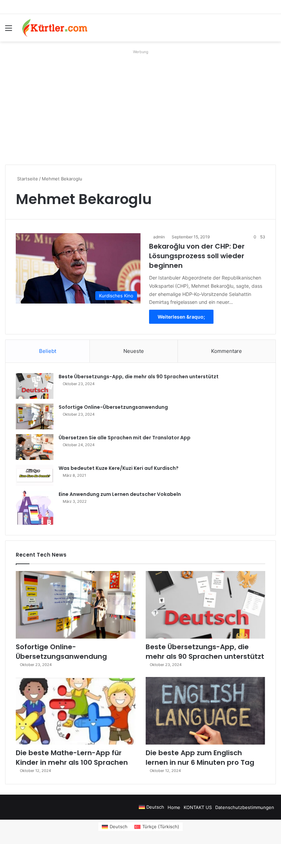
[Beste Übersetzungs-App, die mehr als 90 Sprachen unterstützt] (34, 386)
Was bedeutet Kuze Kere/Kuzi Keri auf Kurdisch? (119, 468)
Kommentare (226, 351)
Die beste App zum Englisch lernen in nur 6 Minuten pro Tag (200, 757)
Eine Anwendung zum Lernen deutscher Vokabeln (120, 494)
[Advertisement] (140, 105)
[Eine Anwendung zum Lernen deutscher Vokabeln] (34, 508)
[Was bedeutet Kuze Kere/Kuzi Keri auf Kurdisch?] (34, 475)
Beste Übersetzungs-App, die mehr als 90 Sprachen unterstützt (139, 376)
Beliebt (47, 351)
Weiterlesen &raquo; (181, 317)
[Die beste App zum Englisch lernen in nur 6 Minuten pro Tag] (205, 711)
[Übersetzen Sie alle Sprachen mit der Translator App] (34, 447)
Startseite (27, 178)
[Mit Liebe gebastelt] (54, 28)
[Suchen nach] (272, 30)
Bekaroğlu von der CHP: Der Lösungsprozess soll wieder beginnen (197, 255)
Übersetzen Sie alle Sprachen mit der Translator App (125, 437)
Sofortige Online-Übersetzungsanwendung (113, 407)
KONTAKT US (198, 807)
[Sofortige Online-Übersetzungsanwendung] (34, 416)
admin (159, 236)
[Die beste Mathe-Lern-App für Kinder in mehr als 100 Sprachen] (75, 711)
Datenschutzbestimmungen (244, 807)
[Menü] (8, 30)
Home (174, 807)
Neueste (133, 351)
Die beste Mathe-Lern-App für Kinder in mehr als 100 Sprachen (72, 757)
